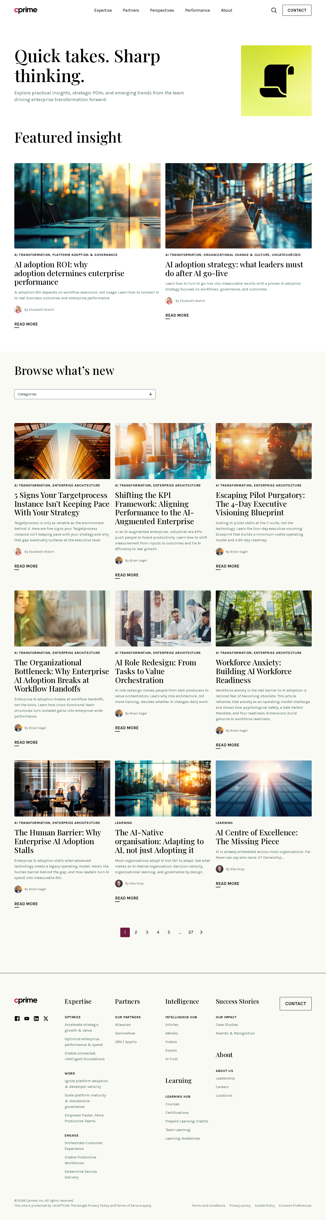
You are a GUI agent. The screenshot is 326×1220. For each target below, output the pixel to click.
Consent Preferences (295, 1206)
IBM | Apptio (126, 1041)
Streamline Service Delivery (81, 1174)
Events (171, 1050)
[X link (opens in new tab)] (46, 1019)
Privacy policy (240, 1206)
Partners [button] (131, 10)
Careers (222, 1087)
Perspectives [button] (162, 10)
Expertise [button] (103, 10)
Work (70, 1073)
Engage (72, 1135)
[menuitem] (297, 10)
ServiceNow (125, 1033)
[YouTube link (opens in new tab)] (27, 1019)
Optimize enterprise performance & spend (84, 1042)
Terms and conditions (209, 1206)
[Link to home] (25, 10)
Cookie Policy (265, 1206)
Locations (224, 1095)
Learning (178, 1080)
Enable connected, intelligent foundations (85, 1056)
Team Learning (177, 1129)
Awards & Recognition (235, 1033)
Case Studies (227, 1024)
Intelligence (182, 1001)
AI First (171, 1059)
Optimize (73, 1017)
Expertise (78, 1001)
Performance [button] (197, 10)
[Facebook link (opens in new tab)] (17, 1019)
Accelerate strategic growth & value (82, 1027)
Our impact (226, 1017)
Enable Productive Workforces (80, 1160)
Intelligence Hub (181, 1017)
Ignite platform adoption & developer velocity (86, 1084)
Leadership (225, 1078)
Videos (171, 1041)
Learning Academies (182, 1138)
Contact (297, 10)
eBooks (171, 1033)
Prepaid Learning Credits (186, 1121)
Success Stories (237, 1001)
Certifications (177, 1112)
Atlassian (123, 1024)
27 (191, 932)
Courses (172, 1104)
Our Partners (128, 1017)
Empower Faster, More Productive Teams (84, 1118)
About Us (224, 1071)
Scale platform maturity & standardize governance (85, 1101)
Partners (127, 1001)
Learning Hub (178, 1096)
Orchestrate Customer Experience (84, 1146)
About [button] (226, 10)
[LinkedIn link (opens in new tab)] (36, 1019)
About (224, 1054)
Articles (172, 1024)
